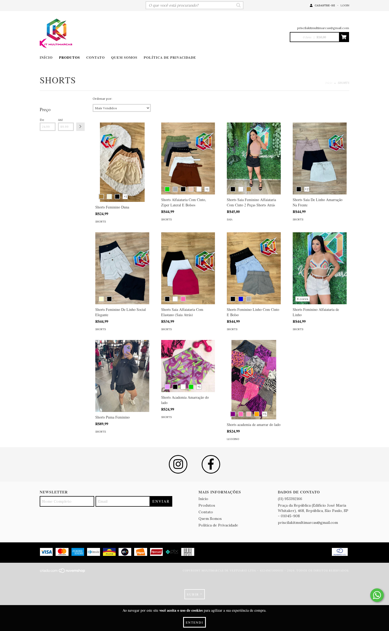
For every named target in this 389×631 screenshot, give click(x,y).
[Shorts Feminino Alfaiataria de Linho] (320, 268)
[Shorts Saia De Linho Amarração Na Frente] (320, 158)
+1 (125, 196)
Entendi (194, 622)
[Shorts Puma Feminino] (122, 376)
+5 (264, 414)
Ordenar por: (102, 99)
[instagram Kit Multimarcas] (178, 464)
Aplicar (80, 126)
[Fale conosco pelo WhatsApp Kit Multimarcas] (377, 595)
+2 (307, 189)
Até (60, 120)
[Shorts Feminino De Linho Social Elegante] (122, 268)
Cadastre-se (325, 5)
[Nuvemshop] (63, 572)
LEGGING (233, 439)
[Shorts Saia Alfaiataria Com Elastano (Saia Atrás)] (188, 268)
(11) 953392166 (290, 498)
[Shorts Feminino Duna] (122, 170)
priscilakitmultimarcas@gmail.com (323, 28)
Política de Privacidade (170, 57)
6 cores (302, 299)
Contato (95, 57)
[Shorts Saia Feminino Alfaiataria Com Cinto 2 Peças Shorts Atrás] (254, 158)
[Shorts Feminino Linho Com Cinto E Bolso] (254, 268)
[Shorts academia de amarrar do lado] (254, 388)
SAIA (229, 219)
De (42, 120)
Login (345, 5)
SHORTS (100, 221)
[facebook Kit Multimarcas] (211, 464)
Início (46, 57)
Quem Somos (124, 57)
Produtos (69, 57)
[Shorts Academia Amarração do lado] (188, 366)
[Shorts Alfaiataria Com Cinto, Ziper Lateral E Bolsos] (188, 158)
